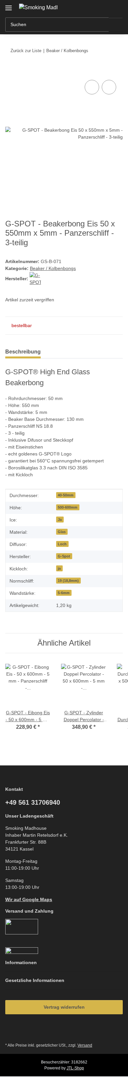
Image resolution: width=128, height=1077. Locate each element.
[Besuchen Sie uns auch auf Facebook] (12, 1030)
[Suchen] (116, 24)
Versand (84, 1045)
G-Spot (64, 556)
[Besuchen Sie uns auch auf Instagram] (28, 1030)
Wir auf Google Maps (28, 899)
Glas (62, 532)
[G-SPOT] (35, 278)
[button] (96, 7)
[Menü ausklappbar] (8, 5)
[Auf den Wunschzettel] (109, 87)
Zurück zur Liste (26, 50)
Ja (60, 520)
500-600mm (67, 507)
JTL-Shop (75, 1068)
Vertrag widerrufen (64, 1007)
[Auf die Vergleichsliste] (92, 87)
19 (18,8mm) (68, 581)
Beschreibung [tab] (23, 351)
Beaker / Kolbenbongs (53, 268)
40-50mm (66, 495)
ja (59, 568)
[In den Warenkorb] (10, 71)
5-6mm (64, 593)
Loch (62, 544)
